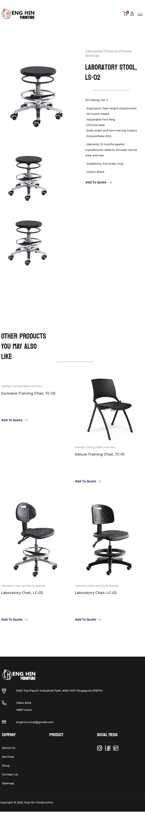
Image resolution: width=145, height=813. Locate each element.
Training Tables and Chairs (27, 386)
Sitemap (8, 783)
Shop (6, 765)
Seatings (92, 55)
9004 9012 (23, 703)
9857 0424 (24, 710)
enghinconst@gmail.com (35, 722)
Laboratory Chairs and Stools (108, 51)
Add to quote (95, 182)
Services (8, 756)
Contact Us (10, 774)
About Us (8, 748)
